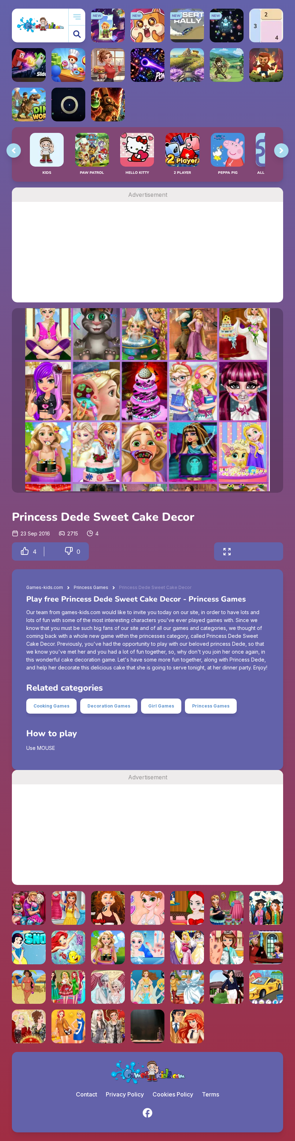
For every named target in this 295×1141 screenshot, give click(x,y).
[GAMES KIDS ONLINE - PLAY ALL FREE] (40, 25)
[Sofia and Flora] (266, 947)
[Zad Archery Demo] (227, 65)
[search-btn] (77, 33)
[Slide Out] (29, 65)
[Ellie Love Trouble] (29, 908)
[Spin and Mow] (187, 65)
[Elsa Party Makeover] (187, 908)
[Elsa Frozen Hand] (147, 947)
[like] (25, 551)
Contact (86, 1094)
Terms (210, 1094)
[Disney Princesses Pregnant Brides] (187, 947)
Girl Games (161, 706)
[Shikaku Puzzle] (266, 25)
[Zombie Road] (266, 65)
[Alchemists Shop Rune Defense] (108, 104)
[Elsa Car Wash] (266, 987)
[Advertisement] (147, 252)
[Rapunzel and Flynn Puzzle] (147, 1026)
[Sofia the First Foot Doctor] (227, 947)
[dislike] (68, 551)
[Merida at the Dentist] (108, 908)
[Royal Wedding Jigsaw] (187, 987)
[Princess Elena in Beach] (29, 987)
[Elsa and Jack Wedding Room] (108, 987)
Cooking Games (51, 706)
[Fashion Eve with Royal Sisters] (108, 1026)
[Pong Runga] (147, 65)
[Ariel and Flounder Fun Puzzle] (68, 947)
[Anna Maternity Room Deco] (227, 908)
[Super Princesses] (147, 987)
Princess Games (91, 587)
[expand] (227, 551)
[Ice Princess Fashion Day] (68, 908)
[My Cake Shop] (68, 65)
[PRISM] (68, 104)
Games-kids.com (44, 587)
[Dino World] (29, 104)
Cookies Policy (173, 1094)
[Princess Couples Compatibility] (187, 1026)
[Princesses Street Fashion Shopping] (68, 1026)
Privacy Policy (125, 1094)
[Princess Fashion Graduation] (266, 908)
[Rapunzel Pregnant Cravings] (108, 947)
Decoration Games (108, 706)
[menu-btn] (77, 17)
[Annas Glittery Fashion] (147, 908)
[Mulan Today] (227, 987)
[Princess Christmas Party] (68, 987)
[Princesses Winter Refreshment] (29, 1026)
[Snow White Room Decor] (29, 947)
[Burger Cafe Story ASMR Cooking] (108, 65)
